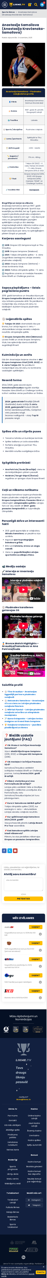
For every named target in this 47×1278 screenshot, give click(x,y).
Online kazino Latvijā (34, 1117)
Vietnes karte (13, 1149)
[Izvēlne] (4, 4)
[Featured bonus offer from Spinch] (30, 5)
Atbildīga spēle (13, 1130)
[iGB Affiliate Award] (6, 1029)
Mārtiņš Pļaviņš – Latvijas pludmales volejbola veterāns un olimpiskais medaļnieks (25, 712)
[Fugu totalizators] (40, 982)
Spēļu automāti (34, 1145)
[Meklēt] (36, 4)
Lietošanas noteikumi (13, 1143)
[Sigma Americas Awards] (25, 1029)
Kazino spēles (34, 1140)
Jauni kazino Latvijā (34, 1124)
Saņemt (36, 927)
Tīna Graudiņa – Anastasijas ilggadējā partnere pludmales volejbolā (21, 694)
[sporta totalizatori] (23, 1077)
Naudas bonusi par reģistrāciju (34, 1180)
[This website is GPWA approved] (13, 1250)
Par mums (12, 1115)
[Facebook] (4, 850)
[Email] (15, 850)
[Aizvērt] (43, 1267)
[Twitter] (9, 850)
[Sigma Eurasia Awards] (15, 1029)
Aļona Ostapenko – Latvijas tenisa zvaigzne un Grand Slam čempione (24, 720)
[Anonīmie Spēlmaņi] (34, 1243)
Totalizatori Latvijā (12, 1201)
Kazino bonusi (34, 1161)
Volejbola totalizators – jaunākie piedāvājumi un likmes (23, 726)
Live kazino (34, 1135)
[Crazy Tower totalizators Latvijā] (40, 950)
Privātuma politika (13, 1136)
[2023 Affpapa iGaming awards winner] (38, 1029)
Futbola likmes (13, 1207)
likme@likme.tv (23, 1099)
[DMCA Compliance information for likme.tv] (31, 1250)
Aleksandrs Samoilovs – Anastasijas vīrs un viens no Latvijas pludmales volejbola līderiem (24, 703)
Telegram (36, 1205)
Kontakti (13, 1120)
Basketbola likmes (13, 1218)
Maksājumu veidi (12, 1183)
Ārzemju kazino (34, 1130)
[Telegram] (42, 5)
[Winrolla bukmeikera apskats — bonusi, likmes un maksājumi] (40, 966)
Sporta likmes (8, 12)
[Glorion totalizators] (40, 934)
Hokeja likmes (12, 1212)
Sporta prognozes (13, 1168)
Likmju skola (12, 1174)
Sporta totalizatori (13, 1225)
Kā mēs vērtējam (13, 1125)
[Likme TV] (18, 4)
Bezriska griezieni (34, 1166)
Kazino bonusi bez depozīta (34, 1172)
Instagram (34, 190)
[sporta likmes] (23, 1052)
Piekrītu (40, 1272)
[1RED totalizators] (40, 998)
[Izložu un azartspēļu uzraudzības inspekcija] (17, 1243)
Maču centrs (13, 1178)
